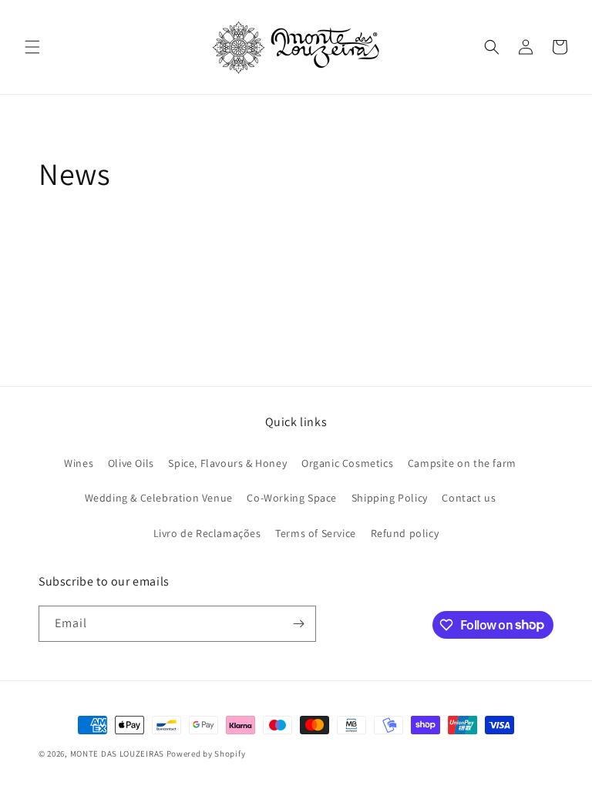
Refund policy (405, 533)
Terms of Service (315, 533)
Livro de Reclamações (207, 533)
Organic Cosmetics (347, 463)
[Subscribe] (298, 624)
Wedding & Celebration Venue (159, 498)
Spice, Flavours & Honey (227, 463)
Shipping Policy (390, 498)
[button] (32, 47)
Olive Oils (131, 463)
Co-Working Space (292, 498)
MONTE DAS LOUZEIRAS (117, 753)
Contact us (469, 498)
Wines (78, 463)
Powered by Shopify (206, 753)
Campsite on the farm (462, 463)
